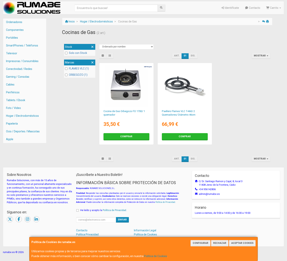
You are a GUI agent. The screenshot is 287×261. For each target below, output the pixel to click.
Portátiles (12, 37)
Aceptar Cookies (242, 243)
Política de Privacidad (165, 202)
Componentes (15, 29)
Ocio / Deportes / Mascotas (23, 131)
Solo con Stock (78, 52)
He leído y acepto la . (103, 210)
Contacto (254, 7)
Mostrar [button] (260, 55)
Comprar (126, 136)
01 (185, 55)
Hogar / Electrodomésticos (22, 115)
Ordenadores (14, 22)
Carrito (274, 7)
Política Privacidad (87, 234)
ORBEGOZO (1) (78, 74)
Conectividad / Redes (19, 68)
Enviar (122, 219)
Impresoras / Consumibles (22, 61)
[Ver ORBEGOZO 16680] (126, 85)
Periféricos (13, 92)
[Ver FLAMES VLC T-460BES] (185, 85)
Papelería (12, 123)
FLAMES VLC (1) (79, 68)
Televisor (11, 53)
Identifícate (231, 7)
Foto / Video (13, 108)
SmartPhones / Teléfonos (22, 45)
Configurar (200, 243)
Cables (10, 84)
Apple (9, 139)
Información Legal (145, 230)
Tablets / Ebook (15, 100)
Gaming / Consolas (17, 76)
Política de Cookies (155, 256)
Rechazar (219, 243)
